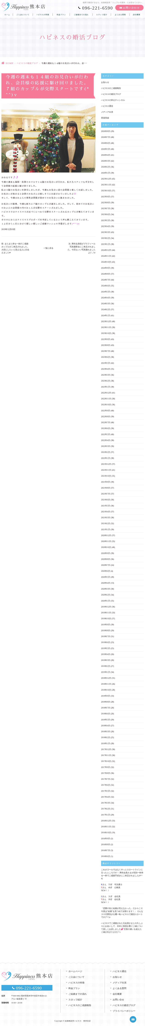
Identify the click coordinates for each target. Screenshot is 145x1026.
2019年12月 (106, 607)
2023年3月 (105, 375)
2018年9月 (105, 696)
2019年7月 (105, 636)
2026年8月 (105, 131)
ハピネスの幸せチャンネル (113, 100)
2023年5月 (105, 363)
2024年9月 (105, 268)
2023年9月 (105, 339)
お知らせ (105, 82)
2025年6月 (105, 214)
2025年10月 (106, 191)
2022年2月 (105, 452)
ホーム (7, 14)
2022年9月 (105, 411)
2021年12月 (106, 464)
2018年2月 (105, 737)
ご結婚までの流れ (81, 14)
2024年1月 (105, 315)
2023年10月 (106, 333)
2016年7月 (105, 850)
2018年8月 (105, 702)
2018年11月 (106, 684)
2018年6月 (105, 714)
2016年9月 (105, 838)
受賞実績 (105, 118)
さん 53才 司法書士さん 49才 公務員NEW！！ (111, 887)
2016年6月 (105, 856)
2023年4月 (105, 369)
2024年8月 (105, 274)
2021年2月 (105, 523)
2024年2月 (105, 310)
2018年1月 (105, 743)
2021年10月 (106, 476)
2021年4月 (105, 512)
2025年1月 (105, 244)
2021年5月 (105, 506)
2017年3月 (105, 803)
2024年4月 (105, 298)
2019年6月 (105, 642)
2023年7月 (105, 351)
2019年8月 (105, 630)
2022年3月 (105, 446)
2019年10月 (106, 619)
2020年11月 (106, 541)
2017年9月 (105, 767)
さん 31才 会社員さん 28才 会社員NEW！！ (110, 899)
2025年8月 (105, 203)
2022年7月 (105, 422)
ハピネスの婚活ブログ (27, 63)
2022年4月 (105, 440)
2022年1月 (105, 458)
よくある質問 (120, 14)
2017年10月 (106, 761)
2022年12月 (106, 393)
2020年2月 (105, 595)
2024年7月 (105, 280)
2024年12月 (106, 250)
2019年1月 (105, 672)
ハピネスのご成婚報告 (111, 88)
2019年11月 (106, 613)
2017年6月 (105, 785)
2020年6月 (105, 571)
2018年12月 (106, 678)
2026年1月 (105, 173)
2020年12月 (106, 535)
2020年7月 (105, 565)
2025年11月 (106, 185)
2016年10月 (106, 833)
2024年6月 (105, 286)
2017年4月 (105, 797)
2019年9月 (105, 625)
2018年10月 (106, 690)
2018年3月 (105, 732)
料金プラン (61, 14)
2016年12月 (106, 821)
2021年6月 (105, 500)
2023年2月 (105, 381)
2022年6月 (105, 428)
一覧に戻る (48, 248)
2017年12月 (106, 749)
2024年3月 (105, 304)
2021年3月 (105, 518)
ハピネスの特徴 (42, 14)
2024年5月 (105, 292)
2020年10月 (106, 547)
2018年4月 (105, 726)
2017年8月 (105, 773)
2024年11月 (106, 256)
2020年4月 (105, 583)
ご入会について (22, 14)
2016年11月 (106, 827)
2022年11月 (106, 399)
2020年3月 (105, 589)
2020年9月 (105, 553)
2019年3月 (105, 660)
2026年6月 (105, 143)
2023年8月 (105, 345)
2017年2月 (105, 809)
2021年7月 (105, 494)
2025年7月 (105, 208)
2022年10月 (106, 405)
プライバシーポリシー (124, 1011)
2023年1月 (105, 387)
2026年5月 (105, 149)
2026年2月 (105, 167)
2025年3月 (105, 232)
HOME (9, 63)
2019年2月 (105, 666)
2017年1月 (105, 815)
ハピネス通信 (107, 106)
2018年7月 (105, 708)
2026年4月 (105, 155)
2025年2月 (105, 238)
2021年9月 (105, 482)
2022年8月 (105, 416)
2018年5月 (105, 720)
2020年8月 (105, 559)
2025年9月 (105, 197)
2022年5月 (105, 434)
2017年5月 (105, 791)
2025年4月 (105, 226)
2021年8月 (105, 488)
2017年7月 (105, 779)
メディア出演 (107, 112)
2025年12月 (106, 179)
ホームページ (75, 971)
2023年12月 (106, 321)
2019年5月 (105, 648)
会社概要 (136, 14)
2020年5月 (105, 577)
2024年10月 (106, 262)
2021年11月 (106, 470)
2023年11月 (106, 327)
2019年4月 (105, 654)
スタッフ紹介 (101, 14)
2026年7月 (105, 137)
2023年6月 (105, 357)
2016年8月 (105, 844)
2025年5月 (105, 220)
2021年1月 (105, 529)
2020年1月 (105, 601)
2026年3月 (105, 161)
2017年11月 (106, 755)
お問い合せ (118, 999)
